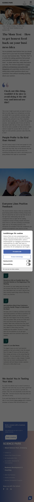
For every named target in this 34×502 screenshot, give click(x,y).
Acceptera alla (17, 251)
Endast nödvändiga (17, 256)
